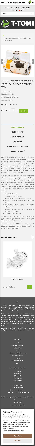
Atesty (17, 350)
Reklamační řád (17, 348)
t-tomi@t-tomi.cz (25, 7)
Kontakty (17, 358)
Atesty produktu (17, 137)
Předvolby (17, 440)
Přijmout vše (17, 436)
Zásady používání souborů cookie (13, 430)
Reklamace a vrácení (17, 360)
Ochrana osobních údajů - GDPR (17, 353)
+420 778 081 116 (12, 7)
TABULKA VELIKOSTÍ (17, 151)
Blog (17, 363)
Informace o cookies (17, 355)
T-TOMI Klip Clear (17, 279)
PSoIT (26, 444)
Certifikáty (17, 142)
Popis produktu (17, 127)
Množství (4, 110)
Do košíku (23, 111)
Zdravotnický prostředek (17, 146)
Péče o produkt (17, 132)
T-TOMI (8, 91)
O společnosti (17, 343)
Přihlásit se (14, 10)
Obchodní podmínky (17, 345)
